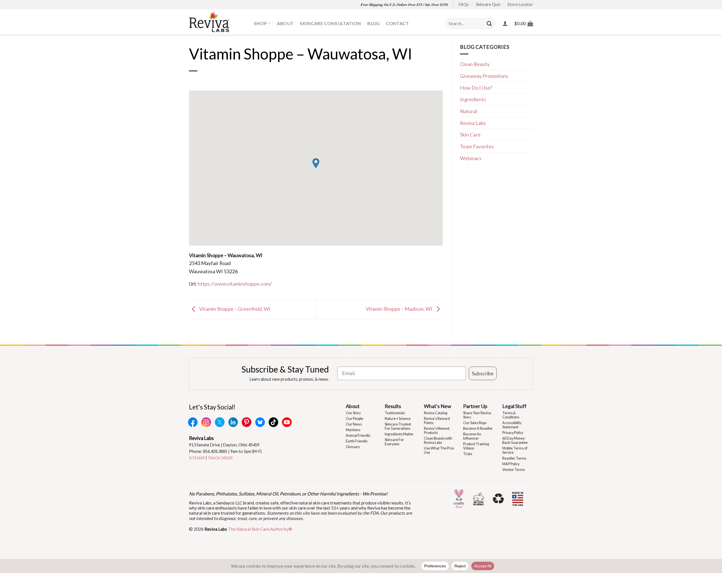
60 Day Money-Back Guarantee (515, 440)
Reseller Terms (514, 458)
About (285, 23)
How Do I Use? (476, 88)
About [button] (353, 406)
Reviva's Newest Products (437, 430)
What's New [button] (437, 406)
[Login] (505, 23)
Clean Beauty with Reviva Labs (438, 440)
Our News (354, 424)
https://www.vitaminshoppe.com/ (235, 284)
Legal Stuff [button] (514, 406)
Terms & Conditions (510, 415)
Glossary (353, 447)
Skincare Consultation (330, 23)
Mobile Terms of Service (514, 450)
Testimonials (395, 413)
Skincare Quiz (488, 4)
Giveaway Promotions (484, 76)
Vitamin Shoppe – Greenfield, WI (234, 309)
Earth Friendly (356, 441)
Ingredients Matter (399, 434)
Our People (354, 418)
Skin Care (470, 134)
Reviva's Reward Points (437, 420)
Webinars (470, 158)
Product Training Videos (476, 446)
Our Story (353, 413)
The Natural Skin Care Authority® (260, 529)
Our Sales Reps (475, 423)
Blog (373, 23)
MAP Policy (511, 464)
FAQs (464, 4)
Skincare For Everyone (394, 442)
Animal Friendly (358, 435)
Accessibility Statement (511, 425)
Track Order (220, 458)
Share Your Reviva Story (477, 415)
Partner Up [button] (475, 406)
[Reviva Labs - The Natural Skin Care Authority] (217, 21)
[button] (523, 23)
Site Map (197, 458)
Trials (467, 454)
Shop (260, 23)
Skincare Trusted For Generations (398, 426)
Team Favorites (477, 146)
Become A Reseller (478, 428)
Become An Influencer (472, 436)
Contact (397, 23)
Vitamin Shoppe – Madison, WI (399, 309)
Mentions (353, 430)
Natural (468, 111)
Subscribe (483, 373)
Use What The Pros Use (439, 450)
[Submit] (489, 23)
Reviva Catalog (435, 413)
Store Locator (520, 4)
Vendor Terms (513, 470)
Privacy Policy (512, 433)
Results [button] (393, 406)
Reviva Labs (473, 123)
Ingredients (473, 99)
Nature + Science (398, 418)
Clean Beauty (475, 64)
